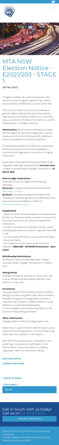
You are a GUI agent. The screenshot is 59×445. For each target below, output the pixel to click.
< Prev (6, 384)
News (8, 389)
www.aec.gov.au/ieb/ (12, 191)
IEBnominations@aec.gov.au (16, 204)
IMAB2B (26, 440)
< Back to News (12, 378)
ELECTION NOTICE (11, 358)
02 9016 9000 (33, 413)
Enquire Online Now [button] (29, 418)
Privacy (19, 431)
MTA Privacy (31, 431)
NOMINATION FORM (13, 363)
